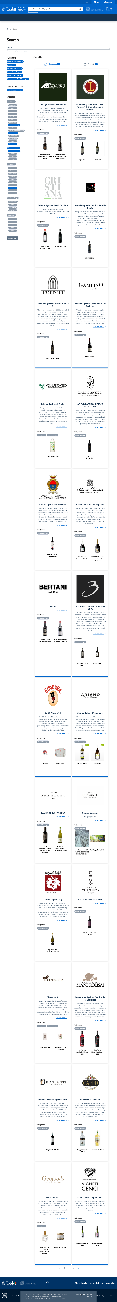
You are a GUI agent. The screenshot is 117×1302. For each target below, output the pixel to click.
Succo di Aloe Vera (52, 456)
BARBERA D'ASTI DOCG (82, 664)
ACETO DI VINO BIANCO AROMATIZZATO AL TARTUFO (45, 1250)
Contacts (109, 1295)
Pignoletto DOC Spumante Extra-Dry (52, 951)
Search (9, 47)
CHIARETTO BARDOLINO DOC (45, 248)
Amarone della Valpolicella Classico (45, 640)
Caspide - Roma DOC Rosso (89, 934)
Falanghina (97, 763)
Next (70, 147)
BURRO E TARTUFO (60, 1247)
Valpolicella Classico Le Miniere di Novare (60, 640)
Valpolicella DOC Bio (52, 1150)
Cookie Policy (87, 1294)
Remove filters (12, 238)
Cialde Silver (60, 763)
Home (9, 29)
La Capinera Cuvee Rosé (97, 1244)
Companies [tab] (54, 64)
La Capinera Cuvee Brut (82, 1244)
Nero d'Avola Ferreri (52, 358)
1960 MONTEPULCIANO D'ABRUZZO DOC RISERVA (45, 849)
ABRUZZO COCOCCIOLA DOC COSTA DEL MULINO (60, 848)
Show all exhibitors (33, 12)
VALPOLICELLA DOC (60, 247)
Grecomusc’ (97, 160)
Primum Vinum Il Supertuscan (52, 555)
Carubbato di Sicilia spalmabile (60, 1048)
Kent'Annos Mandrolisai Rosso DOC (97, 1052)
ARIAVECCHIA (89, 258)
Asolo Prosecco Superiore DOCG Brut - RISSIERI (45, 156)
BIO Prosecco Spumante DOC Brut (82, 558)
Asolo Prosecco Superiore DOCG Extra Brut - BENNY (60, 156)
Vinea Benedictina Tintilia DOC (89, 458)
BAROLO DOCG (97, 663)
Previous (36, 147)
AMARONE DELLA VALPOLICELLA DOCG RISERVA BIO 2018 (82, 852)
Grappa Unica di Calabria (82, 1151)
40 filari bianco (82, 763)
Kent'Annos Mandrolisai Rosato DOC (82, 1052)
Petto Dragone (89, 356)
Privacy (78, 1294)
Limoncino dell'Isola (97, 1150)
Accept (89, 1296)
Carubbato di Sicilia (45, 1047)
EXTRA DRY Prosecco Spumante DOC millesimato (97, 559)
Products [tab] (93, 64)
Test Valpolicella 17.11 (97, 850)
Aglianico (82, 160)
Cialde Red (45, 763)
